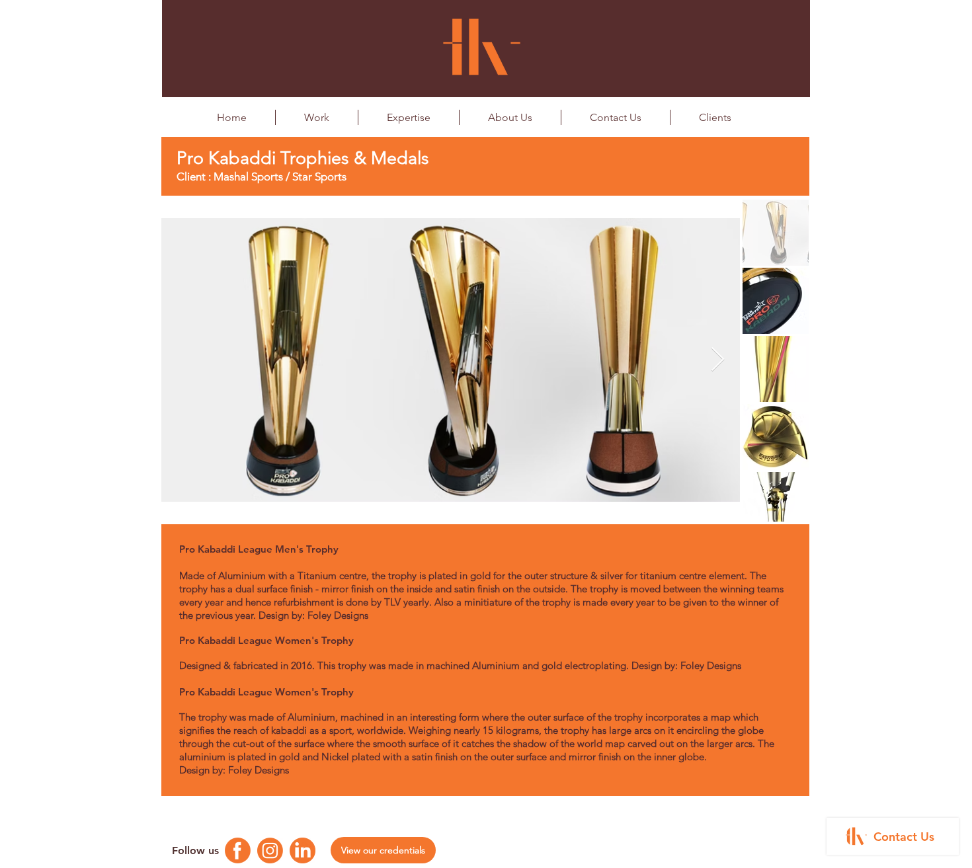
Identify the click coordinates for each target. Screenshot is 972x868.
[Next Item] (717, 360)
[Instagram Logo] (270, 850)
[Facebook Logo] (238, 850)
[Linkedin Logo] (302, 850)
